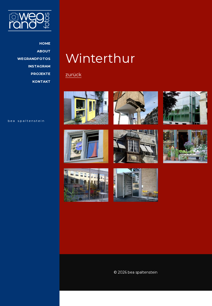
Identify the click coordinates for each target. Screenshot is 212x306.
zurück (73, 75)
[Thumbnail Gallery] (86, 108)
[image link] (30, 20)
